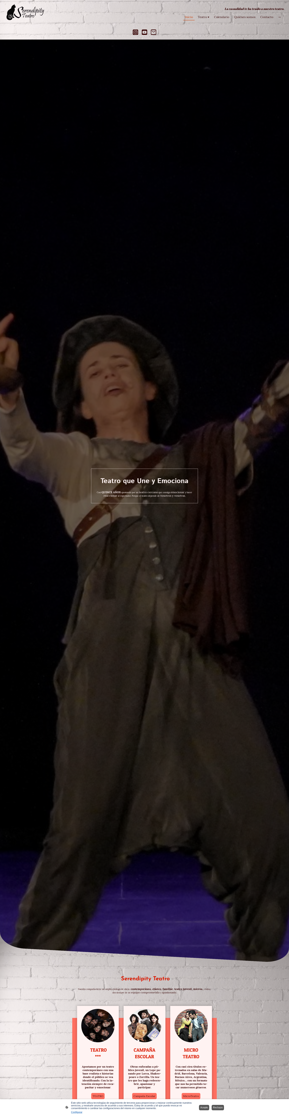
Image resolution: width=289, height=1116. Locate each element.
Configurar (76, 1112)
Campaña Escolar (144, 1096)
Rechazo (218, 1107)
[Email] (153, 32)
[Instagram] (135, 32)
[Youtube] (144, 32)
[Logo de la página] (26, 12)
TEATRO (98, 1096)
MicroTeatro (191, 1096)
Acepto (204, 1107)
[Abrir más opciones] (279, 17)
